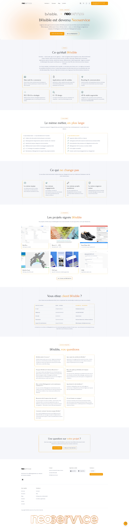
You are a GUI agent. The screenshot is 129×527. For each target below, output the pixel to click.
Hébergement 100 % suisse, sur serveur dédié (81, 146)
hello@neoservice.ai (53, 475)
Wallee (22, 501)
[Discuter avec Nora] (125, 523)
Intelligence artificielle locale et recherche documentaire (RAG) (85, 140)
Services (46, 3)
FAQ (37, 493)
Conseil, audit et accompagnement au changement (82, 151)
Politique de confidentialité (42, 496)
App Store (74, 470)
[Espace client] (89, 3)
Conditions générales (40, 498)
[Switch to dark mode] (86, 3)
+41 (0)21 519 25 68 (53, 472)
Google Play (82, 470)
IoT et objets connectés (75, 148)
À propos (54, 3)
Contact (64, 3)
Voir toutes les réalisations (64, 278)
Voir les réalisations (72, 33)
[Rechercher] (80, 3)
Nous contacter (57, 447)
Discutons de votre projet (96, 474)
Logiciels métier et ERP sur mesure (78, 138)
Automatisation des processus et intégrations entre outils (84, 143)
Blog (59, 3)
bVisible (23, 498)
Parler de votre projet (57, 33)
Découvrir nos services (70, 447)
